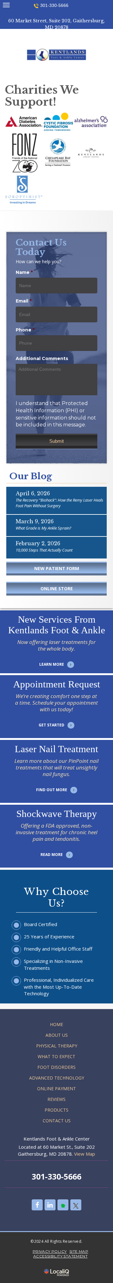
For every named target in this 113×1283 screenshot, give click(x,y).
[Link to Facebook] (37, 1204)
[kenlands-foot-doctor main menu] (6, 4)
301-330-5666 (54, 5)
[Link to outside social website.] (62, 1204)
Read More (56, 847)
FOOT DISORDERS (56, 1067)
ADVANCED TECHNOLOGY (56, 1078)
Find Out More (56, 782)
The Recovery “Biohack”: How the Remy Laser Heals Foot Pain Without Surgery (59, 503)
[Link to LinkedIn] (50, 1204)
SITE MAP (78, 1251)
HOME (56, 1024)
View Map (84, 1154)
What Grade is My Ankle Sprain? (43, 528)
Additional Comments (42, 358)
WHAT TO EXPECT (56, 1056)
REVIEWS (56, 1099)
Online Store (56, 589)
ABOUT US (57, 1035)
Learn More (56, 656)
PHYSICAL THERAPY (56, 1046)
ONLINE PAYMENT (56, 1088)
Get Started (56, 717)
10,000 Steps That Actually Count (44, 550)
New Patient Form (56, 568)
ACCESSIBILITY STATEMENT (60, 1256)
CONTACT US (57, 1121)
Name (24, 272)
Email (23, 301)
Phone (25, 330)
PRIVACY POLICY (50, 1251)
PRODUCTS (56, 1110)
